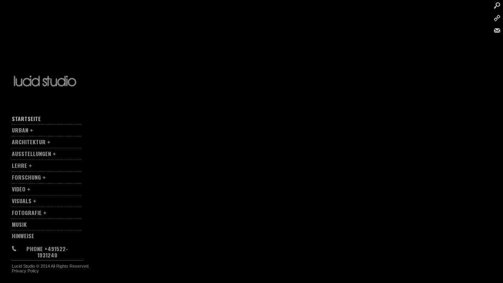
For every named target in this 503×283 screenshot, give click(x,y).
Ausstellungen (31, 153)
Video (19, 189)
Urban (20, 130)
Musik (19, 224)
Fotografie (27, 212)
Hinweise (23, 236)
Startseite (26, 118)
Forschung (26, 177)
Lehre (19, 165)
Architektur (29, 142)
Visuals (21, 201)
